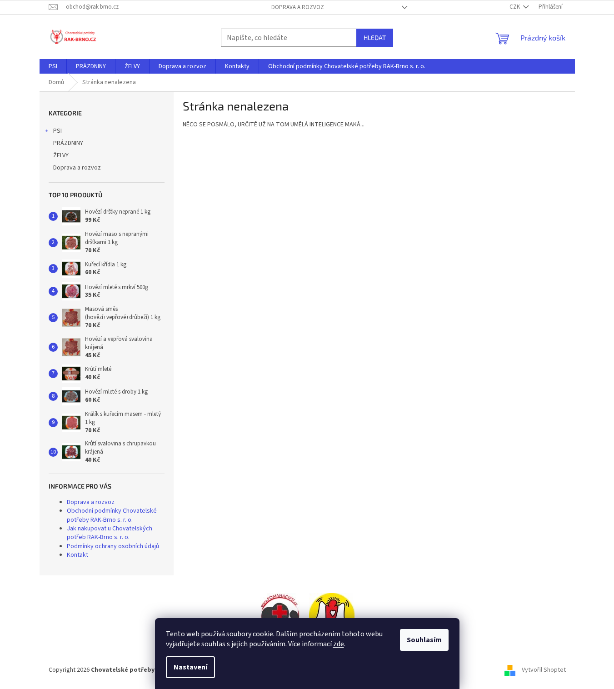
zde (338, 644)
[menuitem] (53, 66)
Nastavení (190, 667)
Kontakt (77, 554)
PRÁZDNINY (68, 143)
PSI (57, 130)
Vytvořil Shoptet (544, 669)
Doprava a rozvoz (297, 7)
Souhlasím (424, 640)
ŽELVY (61, 155)
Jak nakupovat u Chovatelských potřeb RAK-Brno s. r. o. (109, 533)
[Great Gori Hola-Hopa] (280, 615)
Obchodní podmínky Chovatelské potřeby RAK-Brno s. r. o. (112, 515)
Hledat (375, 37)
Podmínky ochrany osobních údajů (113, 546)
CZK (515, 7)
